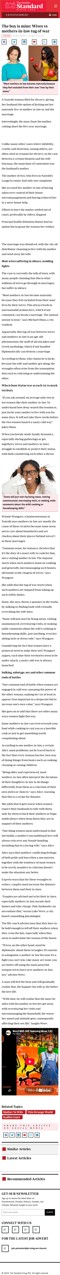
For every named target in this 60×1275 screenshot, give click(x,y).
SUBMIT (49, 1212)
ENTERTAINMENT (17, 15)
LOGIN (54, 15)
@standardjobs (22, 1248)
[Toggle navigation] (56, 6)
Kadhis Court (11, 1117)
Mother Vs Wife (13, 1112)
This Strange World (40, 1112)
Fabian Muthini (20, 36)
